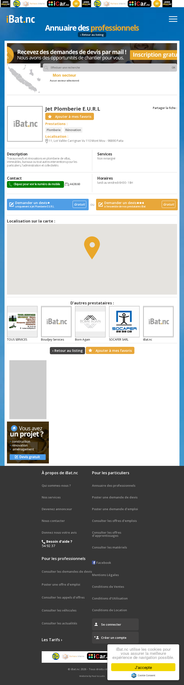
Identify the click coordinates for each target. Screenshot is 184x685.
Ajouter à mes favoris (73, 116)
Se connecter (111, 624)
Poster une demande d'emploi (115, 509)
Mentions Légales (105, 575)
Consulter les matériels (109, 547)
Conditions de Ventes (108, 586)
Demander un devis (50, 204)
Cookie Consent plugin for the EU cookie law (143, 675)
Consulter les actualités (59, 623)
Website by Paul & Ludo (92, 676)
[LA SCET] (11, 3)
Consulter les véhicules (59, 610)
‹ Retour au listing (92, 34)
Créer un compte (113, 637)
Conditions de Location (109, 610)
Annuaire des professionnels (113, 485)
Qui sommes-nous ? (56, 485)
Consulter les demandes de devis (67, 571)
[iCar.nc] (53, 3)
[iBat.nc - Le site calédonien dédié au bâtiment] (20, 18)
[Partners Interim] (28, 3)
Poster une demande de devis (115, 497)
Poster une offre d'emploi (61, 584)
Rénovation (73, 130)
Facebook (103, 562)
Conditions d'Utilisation (110, 598)
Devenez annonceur (57, 509)
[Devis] (28, 442)
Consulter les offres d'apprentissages (106, 534)
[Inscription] (92, 55)
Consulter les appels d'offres (63, 597)
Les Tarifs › (52, 639)
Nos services (51, 497)
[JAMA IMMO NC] (81, 3)
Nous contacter (53, 521)
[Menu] (173, 19)
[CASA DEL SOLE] (71, 3)
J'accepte (143, 667)
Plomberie (54, 130)
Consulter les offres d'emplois (114, 521)
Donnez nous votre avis (59, 532)
